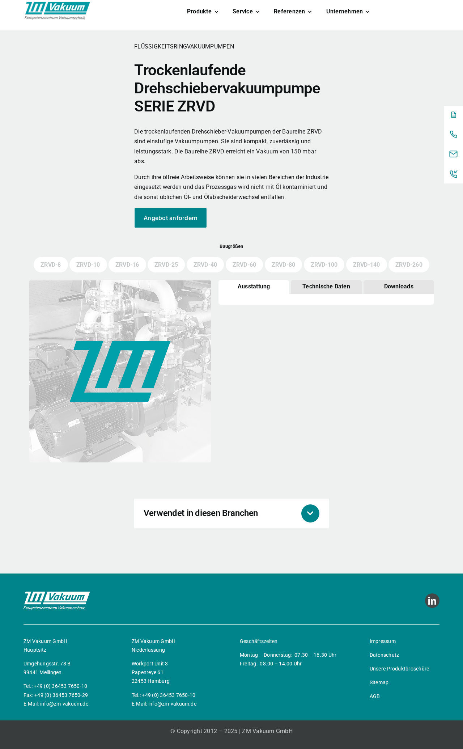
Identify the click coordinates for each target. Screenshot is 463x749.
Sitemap (379, 682)
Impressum (383, 641)
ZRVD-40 (205, 264)
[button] (231, 513)
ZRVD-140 (366, 264)
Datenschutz (384, 655)
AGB (375, 696)
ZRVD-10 (88, 264)
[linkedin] (432, 600)
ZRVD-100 (324, 264)
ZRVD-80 (284, 264)
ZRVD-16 (127, 264)
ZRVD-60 (244, 264)
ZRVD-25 (166, 264)
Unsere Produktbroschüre (399, 669)
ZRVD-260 (408, 264)
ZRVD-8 (51, 264)
